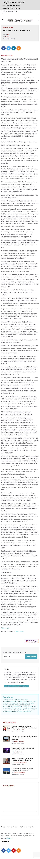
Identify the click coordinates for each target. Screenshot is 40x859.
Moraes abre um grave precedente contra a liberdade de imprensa (22, 759)
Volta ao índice (5, 628)
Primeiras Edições (8, 27)
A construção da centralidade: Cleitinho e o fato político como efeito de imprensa (24, 738)
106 (8, 34)
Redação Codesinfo (19, 730)
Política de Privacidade (27, 827)
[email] (18, 48)
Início (3, 827)
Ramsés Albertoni (19, 741)
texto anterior (20, 631)
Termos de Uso (13, 827)
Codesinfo (16, 5)
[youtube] (13, 850)
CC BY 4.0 (9, 838)
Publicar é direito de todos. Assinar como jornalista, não (23, 749)
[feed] (18, 850)
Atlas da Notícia (7, 5)
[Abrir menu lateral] (2, 19)
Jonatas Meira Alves (19, 772)
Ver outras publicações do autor (16, 686)
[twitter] (8, 48)
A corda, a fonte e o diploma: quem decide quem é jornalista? (23, 769)
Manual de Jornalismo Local (11, 8)
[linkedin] (13, 48)
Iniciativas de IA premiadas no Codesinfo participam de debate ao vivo (24, 727)
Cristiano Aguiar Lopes (20, 762)
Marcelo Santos (18, 752)
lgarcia (7, 36)
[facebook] (3, 48)
